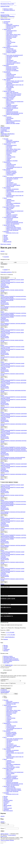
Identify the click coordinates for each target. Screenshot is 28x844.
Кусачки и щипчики (11, 50)
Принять (12, 840)
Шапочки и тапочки (11, 106)
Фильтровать (4, 264)
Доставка (5, 646)
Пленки (8, 39)
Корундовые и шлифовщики (13, 120)
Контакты (5, 650)
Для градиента (9, 60)
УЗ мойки (8, 89)
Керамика (8, 119)
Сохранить (8, 688)
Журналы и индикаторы (12, 111)
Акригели (8, 73)
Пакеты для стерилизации (12, 114)
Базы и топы (9, 24)
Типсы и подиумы (10, 96)
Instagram (5, 639)
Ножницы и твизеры (11, 51)
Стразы (8, 44)
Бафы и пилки (9, 98)
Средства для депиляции (12, 70)
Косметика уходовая (11, 69)
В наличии (6, 256)
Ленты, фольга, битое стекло (13, 34)
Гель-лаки (5, 22)
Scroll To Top (4, 836)
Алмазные (8, 117)
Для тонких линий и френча (13, 62)
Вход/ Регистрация (8, 810)
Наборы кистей (10, 64)
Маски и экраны (10, 102)
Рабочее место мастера (9, 91)
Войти (2, 831)
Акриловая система (11, 74)
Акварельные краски (11, 30)
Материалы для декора (11, 35)
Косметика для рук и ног (12, 68)
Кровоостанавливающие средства (14, 113)
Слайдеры (8, 41)
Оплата (5, 648)
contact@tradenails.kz (10, 637)
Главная (2, 272)
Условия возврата (7, 661)
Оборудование (7, 79)
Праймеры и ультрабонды (12, 25)
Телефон (3, 823)
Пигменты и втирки (11, 37)
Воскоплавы (9, 83)
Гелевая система (10, 75)
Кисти (5, 53)
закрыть (2, 251)
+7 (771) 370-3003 (10, 632)
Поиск (2, 125)
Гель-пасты (9, 33)
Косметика (6, 65)
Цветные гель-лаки (11, 26)
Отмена (2, 688)
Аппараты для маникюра (12, 82)
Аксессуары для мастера (12, 92)
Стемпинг (8, 43)
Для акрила (9, 57)
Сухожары (8, 88)
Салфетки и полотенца (12, 105)
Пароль (3, 828)
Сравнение (3, 284)
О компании (6, 649)
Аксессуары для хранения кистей (14, 55)
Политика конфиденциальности (11, 660)
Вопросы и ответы (8, 656)
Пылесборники (10, 87)
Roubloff (5, 269)
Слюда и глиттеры (10, 42)
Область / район (5, 683)
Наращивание (6, 71)
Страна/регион (5, 679)
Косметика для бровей (11, 66)
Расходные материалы (8, 97)
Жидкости (8, 100)
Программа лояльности (9, 657)
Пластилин (9, 38)
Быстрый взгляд (4, 286)
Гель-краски (9, 31)
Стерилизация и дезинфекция (10, 107)
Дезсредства (9, 110)
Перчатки (8, 104)
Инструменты (6, 47)
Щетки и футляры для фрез (13, 123)
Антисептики (9, 109)
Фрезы (5, 115)
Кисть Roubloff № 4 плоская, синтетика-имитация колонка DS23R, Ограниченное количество (13, 458)
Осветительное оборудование (13, 95)
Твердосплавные (10, 122)
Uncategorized (6, 21)
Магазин (6, 272)
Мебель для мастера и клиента (13, 93)
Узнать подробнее (5, 840)
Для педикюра (9, 48)
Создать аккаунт (12, 835)
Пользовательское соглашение (10, 658)
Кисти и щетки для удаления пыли (14, 101)
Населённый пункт (6, 685)
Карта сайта (6, 662)
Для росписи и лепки (11, 61)
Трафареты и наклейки (12, 46)
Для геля (8, 59)
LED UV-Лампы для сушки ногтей (14, 80)
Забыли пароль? (4, 833)
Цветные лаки (9, 28)
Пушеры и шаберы (11, 52)
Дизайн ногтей (7, 29)
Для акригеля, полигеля (12, 56)
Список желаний (5, 287)
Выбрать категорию (5, 19)
